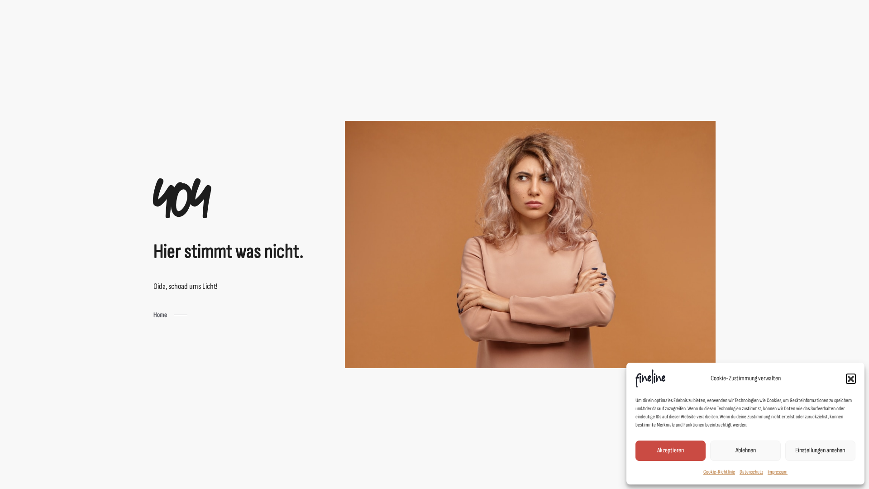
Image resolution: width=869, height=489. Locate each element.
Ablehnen (745, 450)
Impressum (778, 472)
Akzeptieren (670, 450)
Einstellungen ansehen (820, 450)
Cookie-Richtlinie (719, 472)
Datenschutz (751, 472)
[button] (850, 378)
